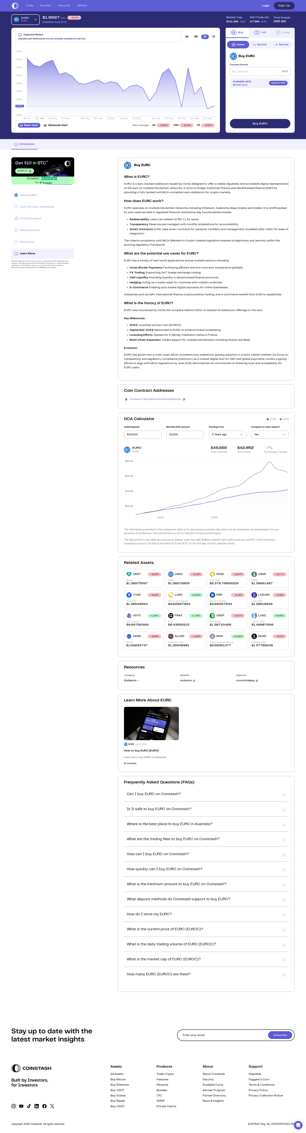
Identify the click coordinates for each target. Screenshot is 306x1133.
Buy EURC (260, 123)
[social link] (13, 1106)
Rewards (64, 5)
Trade (29, 5)
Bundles (45, 5)
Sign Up (284, 5)
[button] (206, 795)
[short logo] (15, 6)
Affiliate (82, 5)
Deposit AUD (278, 83)
